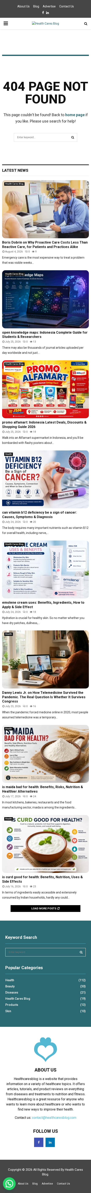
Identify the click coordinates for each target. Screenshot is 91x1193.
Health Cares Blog (14, 184)
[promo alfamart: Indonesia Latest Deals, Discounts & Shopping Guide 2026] (45, 389)
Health (8, 454)
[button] (9, 1183)
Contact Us (66, 6)
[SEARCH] (81, 952)
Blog (36, 6)
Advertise (49, 6)
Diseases (11, 992)
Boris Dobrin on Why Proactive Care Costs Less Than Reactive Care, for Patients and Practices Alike (45, 244)
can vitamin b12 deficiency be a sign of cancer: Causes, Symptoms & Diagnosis (39, 514)
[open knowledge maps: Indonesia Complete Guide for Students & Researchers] (45, 299)
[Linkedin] (50, 1142)
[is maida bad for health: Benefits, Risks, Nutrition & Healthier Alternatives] (45, 754)
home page (75, 115)
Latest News (15, 170)
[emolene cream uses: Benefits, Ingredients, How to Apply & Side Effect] (45, 569)
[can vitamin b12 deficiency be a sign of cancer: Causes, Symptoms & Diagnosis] (45, 479)
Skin (8, 1011)
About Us (23, 6)
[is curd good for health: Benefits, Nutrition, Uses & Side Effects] (45, 844)
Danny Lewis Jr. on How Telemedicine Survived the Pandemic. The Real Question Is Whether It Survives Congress (43, 697)
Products (11, 1004)
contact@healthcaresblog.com (54, 1118)
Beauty (10, 986)
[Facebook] (38, 1142)
